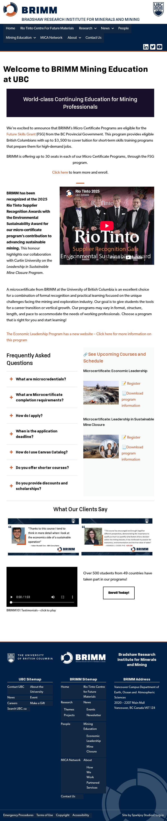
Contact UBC (15, 687)
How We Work (90, 772)
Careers (12, 703)
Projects (69, 715)
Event (33, 697)
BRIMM (40, 10)
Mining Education (19, 38)
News (105, 28)
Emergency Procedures (18, 815)
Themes (69, 709)
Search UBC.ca (16, 708)
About (72, 38)
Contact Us (93, 38)
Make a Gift (37, 703)
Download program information (132, 453)
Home (10, 28)
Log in (160, 815)
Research (85, 28)
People (123, 28)
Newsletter (94, 715)
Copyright (62, 815)
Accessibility (81, 815)
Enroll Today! (118, 593)
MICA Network (51, 38)
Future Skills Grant (21, 134)
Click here (60, 173)
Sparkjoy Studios (143, 815)
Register (133, 384)
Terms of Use (44, 815)
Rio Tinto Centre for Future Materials (47, 28)
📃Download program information (132, 400)
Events (91, 709)
